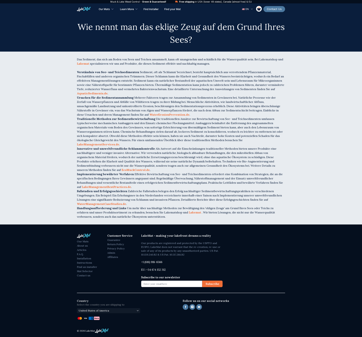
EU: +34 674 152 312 (153, 269)
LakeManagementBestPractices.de (106, 187)
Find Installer (151, 9)
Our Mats (104, 9)
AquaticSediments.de (92, 93)
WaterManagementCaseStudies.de (101, 204)
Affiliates (112, 257)
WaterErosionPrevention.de (169, 114)
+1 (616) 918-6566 (151, 262)
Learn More (127, 9)
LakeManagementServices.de (98, 144)
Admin (111, 252)
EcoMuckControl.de (136, 170)
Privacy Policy (116, 248)
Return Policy (115, 244)
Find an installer (87, 267)
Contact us (83, 275)
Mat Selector (85, 271)
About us (82, 245)
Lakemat (83, 63)
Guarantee (113, 240)
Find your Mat (172, 9)
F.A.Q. (80, 254)
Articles (81, 250)
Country (83, 301)
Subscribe (212, 284)
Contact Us (274, 9)
